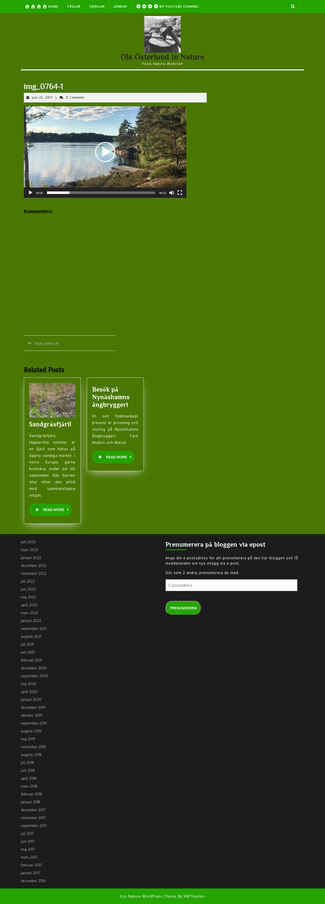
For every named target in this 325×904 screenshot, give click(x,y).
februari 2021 (31, 660)
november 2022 (34, 573)
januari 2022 (31, 621)
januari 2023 (31, 557)
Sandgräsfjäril (50, 424)
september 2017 (34, 825)
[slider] (101, 192)
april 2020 (29, 691)
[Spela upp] (30, 192)
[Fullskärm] (179, 192)
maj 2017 (28, 849)
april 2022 (29, 605)
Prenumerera (183, 608)
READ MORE (57, 510)
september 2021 (34, 628)
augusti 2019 (31, 731)
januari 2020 (31, 699)
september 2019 (34, 723)
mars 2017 (29, 857)
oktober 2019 (31, 715)
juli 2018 (27, 762)
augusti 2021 (31, 636)
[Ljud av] (171, 192)
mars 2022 (29, 613)
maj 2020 (28, 684)
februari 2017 (31, 865)
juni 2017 (28, 841)
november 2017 (33, 818)
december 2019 (33, 707)
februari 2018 (31, 794)
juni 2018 (28, 770)
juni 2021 (28, 652)
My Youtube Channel (179, 6)
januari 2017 (30, 873)
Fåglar (73, 6)
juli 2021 (27, 644)
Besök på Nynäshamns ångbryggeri (111, 397)
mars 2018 (29, 786)
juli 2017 (27, 833)
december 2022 (33, 565)
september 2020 (34, 676)
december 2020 (34, 668)
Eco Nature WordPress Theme (148, 896)
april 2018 (28, 778)
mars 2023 (29, 550)
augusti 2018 (31, 754)
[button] (105, 152)
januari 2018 (30, 802)
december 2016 (33, 881)
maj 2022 (28, 597)
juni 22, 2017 (42, 97)
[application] (105, 152)
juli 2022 (28, 581)
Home (53, 6)
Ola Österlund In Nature (162, 57)
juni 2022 (28, 589)
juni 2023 (28, 542)
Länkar (120, 6)
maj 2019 (28, 739)
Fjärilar (97, 6)
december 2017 (33, 810)
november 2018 (33, 747)
